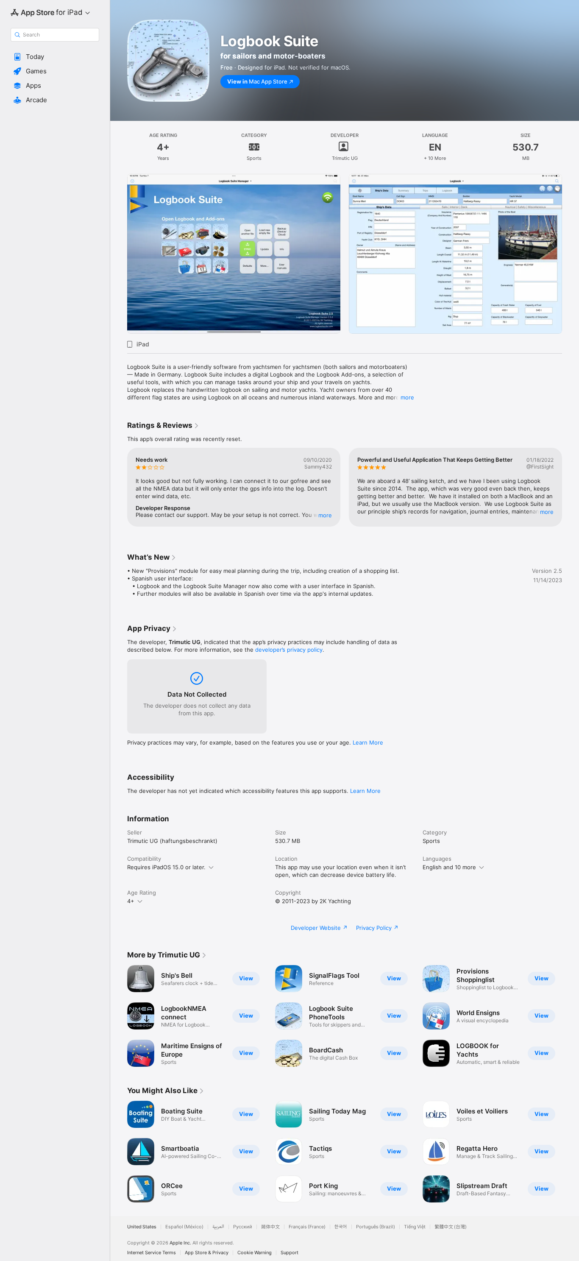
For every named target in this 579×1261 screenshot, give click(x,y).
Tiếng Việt (415, 1227)
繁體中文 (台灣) (450, 1227)
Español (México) (184, 1227)
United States (141, 1227)
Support (289, 1252)
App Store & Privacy (206, 1252)
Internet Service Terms (151, 1252)
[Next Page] (570, 254)
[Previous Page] (119, 254)
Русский (242, 1227)
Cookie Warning (254, 1252)
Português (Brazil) (375, 1227)
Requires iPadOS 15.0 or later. (166, 867)
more (407, 397)
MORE (325, 515)
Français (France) (307, 1227)
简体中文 (270, 1227)
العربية (218, 1227)
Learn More (368, 742)
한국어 (340, 1227)
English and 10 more (449, 867)
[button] (55, 56)
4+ (130, 901)
